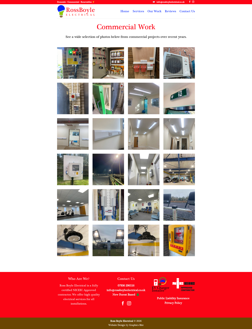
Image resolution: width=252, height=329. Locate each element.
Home (124, 11)
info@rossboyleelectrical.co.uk (126, 290)
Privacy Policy (173, 303)
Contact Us (187, 11)
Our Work (154, 11)
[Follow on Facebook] (190, 2)
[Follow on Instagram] (193, 2)
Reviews (170, 11)
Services (138, 11)
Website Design (116, 325)
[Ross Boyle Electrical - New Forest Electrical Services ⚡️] (78, 11)
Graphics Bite (136, 325)
